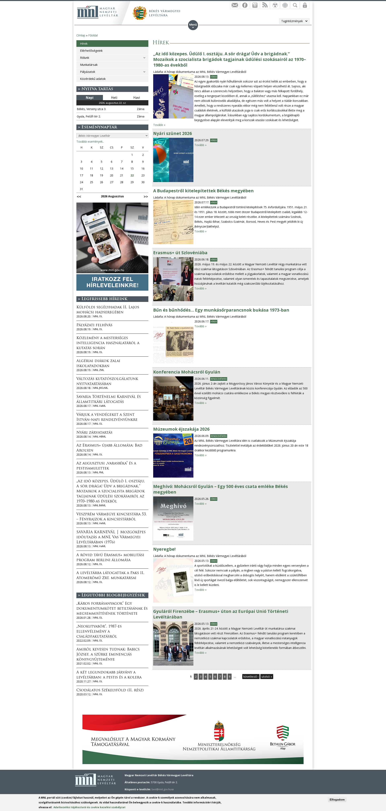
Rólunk (84, 58)
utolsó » (267, 676)
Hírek (214, 76)
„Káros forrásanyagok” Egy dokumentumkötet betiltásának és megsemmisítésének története (112, 609)
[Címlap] (97, 12)
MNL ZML (98, 370)
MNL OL (97, 316)
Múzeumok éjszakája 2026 (181, 429)
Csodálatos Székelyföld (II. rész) (110, 690)
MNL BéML (99, 505)
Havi (136, 97)
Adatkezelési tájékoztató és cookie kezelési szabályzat (89, 807)
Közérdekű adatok (93, 79)
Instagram (254, 5)
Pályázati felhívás (94, 325)
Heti (114, 97)
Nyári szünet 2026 (172, 133)
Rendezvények (219, 379)
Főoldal (93, 35)
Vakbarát (274, 5)
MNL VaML (99, 405)
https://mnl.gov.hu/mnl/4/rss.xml (264, 5)
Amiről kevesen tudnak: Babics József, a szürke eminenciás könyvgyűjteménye (108, 655)
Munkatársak (89, 65)
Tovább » (159, 125)
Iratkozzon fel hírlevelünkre (234, 5)
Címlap (80, 35)
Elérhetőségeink (91, 50)
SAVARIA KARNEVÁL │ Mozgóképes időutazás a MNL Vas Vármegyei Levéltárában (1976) (111, 537)
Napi (89, 97)
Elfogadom (337, 799)
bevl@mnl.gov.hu (162, 789)
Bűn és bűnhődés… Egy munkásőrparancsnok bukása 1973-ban (221, 310)
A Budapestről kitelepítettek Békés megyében (203, 190)
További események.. (90, 141)
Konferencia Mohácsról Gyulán (186, 372)
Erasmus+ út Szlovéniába (180, 252)
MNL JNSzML (100, 388)
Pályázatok (87, 72)
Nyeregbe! (164, 549)
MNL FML (98, 472)
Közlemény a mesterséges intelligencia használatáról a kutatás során (107, 343)
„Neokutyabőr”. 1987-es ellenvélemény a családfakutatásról (99, 632)
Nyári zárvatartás (94, 433)
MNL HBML (99, 436)
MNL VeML (99, 523)
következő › (250, 676)
